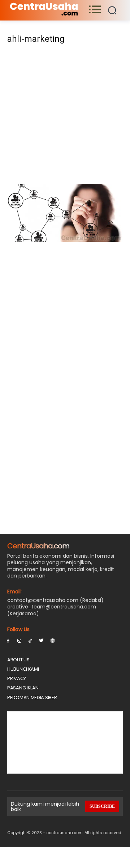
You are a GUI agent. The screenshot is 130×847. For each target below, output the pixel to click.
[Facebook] (8, 640)
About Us (18, 659)
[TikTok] (30, 640)
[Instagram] (19, 640)
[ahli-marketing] (65, 240)
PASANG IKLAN (22, 687)
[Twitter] (41, 640)
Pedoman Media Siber (32, 697)
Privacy (16, 678)
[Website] (52, 640)
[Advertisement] (65, 116)
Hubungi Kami (23, 669)
